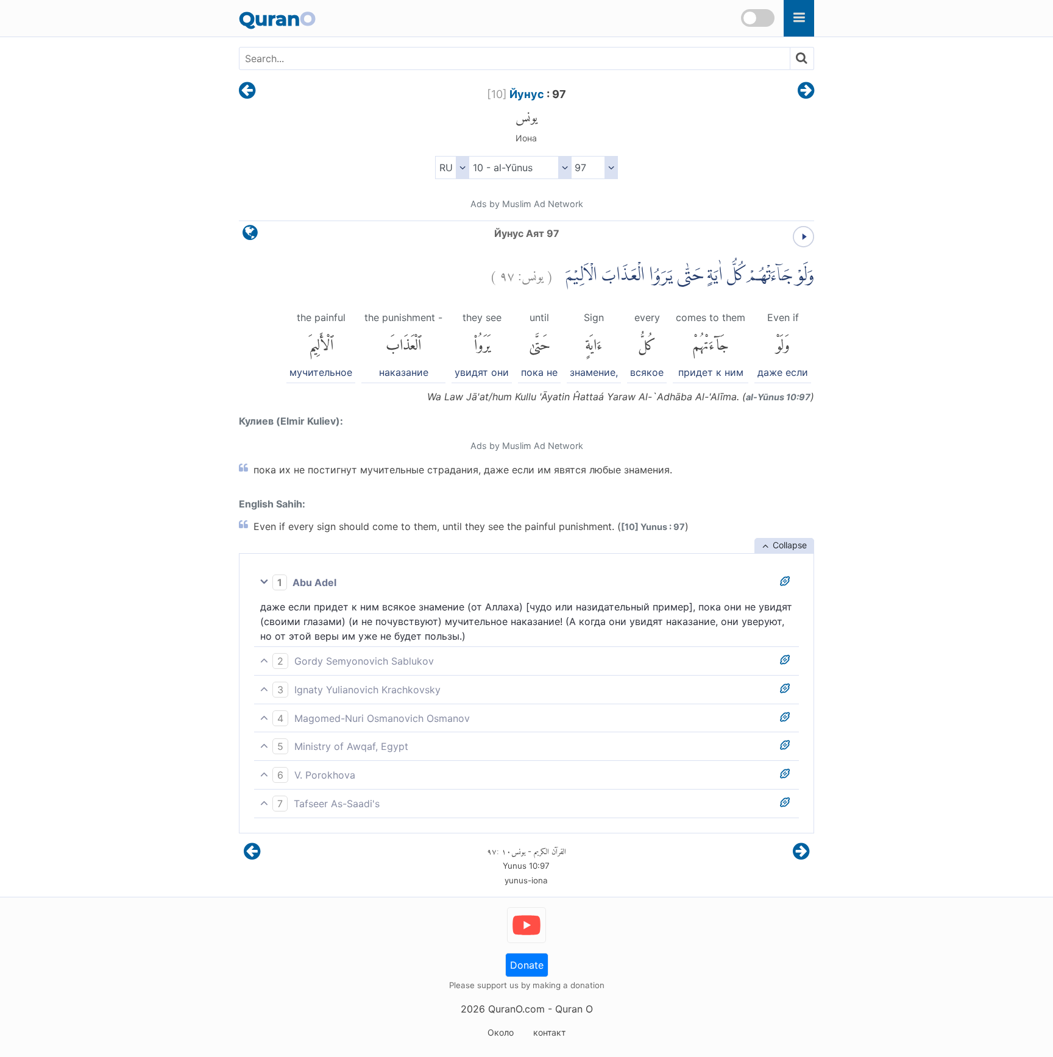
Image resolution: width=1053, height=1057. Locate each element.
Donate (527, 965)
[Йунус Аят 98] (806, 91)
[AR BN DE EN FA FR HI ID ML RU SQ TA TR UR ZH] (452, 167)
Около (501, 1032)
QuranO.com (516, 1009)
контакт (549, 1032)
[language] (250, 235)
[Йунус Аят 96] (247, 91)
